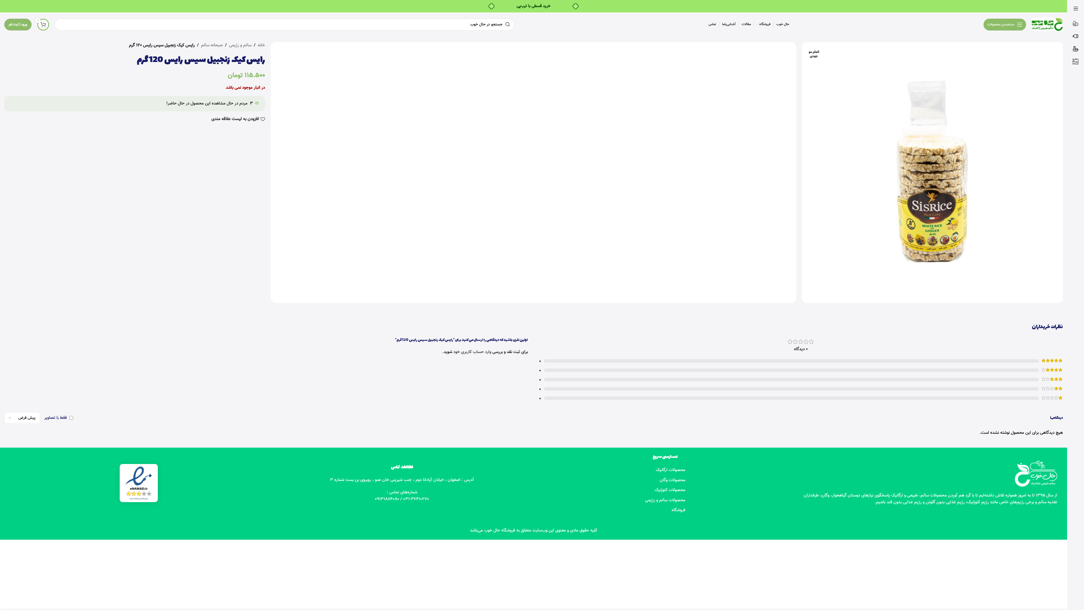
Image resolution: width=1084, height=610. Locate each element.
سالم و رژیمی (240, 45)
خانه (261, 45)
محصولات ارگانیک (670, 470)
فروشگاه (678, 510)
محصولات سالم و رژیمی (665, 500)
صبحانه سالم (212, 45)
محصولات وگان (672, 480)
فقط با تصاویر (55, 418)
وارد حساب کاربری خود (472, 352)
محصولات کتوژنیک (670, 490)
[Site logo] (1047, 24)
